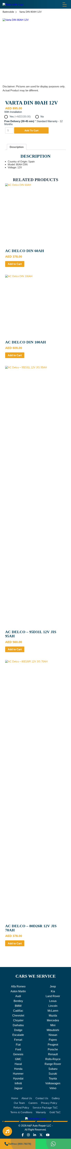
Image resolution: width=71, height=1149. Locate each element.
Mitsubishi (53, 1030)
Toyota (53, 1078)
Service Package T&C (45, 1107)
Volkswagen (52, 1083)
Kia (53, 991)
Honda (18, 1068)
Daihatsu (18, 1025)
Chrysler (18, 1020)
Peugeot (53, 1044)
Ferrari (18, 1039)
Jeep (53, 986)
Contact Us (42, 1098)
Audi (18, 996)
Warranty (41, 1112)
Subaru (52, 1068)
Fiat (18, 1044)
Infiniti (18, 1083)
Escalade (18, 1034)
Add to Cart (15, 263)
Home (14, 1098)
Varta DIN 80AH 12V (30, 11)
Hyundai (18, 1078)
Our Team (19, 1102)
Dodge (18, 1030)
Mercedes (53, 1020)
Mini (52, 1025)
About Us (27, 1098)
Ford (18, 1049)
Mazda (53, 1015)
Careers (33, 1102)
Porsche (53, 1049)
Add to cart (31, 130)
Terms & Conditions (21, 1112)
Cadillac (18, 1010)
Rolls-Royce (52, 1059)
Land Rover (53, 996)
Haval (18, 1064)
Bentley (18, 1001)
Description (17, 146)
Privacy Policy (49, 1102)
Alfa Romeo (18, 986)
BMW (18, 1005)
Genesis (18, 1054)
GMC (18, 1059)
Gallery (56, 1098)
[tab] (16, 147)
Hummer (18, 1073)
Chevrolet (18, 1015)
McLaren (53, 1010)
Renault (53, 1054)
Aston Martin (18, 991)
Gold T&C (55, 1112)
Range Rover (53, 1064)
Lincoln (52, 1005)
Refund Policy (21, 1107)
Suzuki (53, 1073)
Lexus (53, 1001)
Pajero (53, 1039)
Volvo (52, 1088)
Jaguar (18, 1088)
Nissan (53, 1034)
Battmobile (8, 11)
